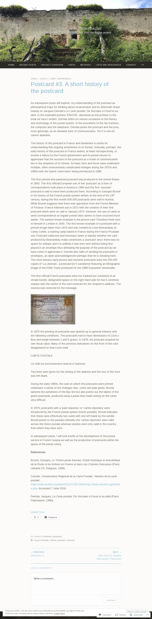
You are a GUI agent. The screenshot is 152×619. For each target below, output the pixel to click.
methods (47, 536)
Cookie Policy (59, 613)
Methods (85, 65)
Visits (71, 65)
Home (11, 65)
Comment (111, 600)
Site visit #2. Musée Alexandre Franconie (109, 555)
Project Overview (52, 65)
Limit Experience (60, 79)
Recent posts (28, 65)
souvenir (71, 540)
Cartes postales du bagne (76, 29)
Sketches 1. (38, 554)
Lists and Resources (108, 65)
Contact (131, 65)
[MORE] (142, 65)
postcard (61, 540)
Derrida (44, 540)
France (53, 540)
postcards (57, 536)
